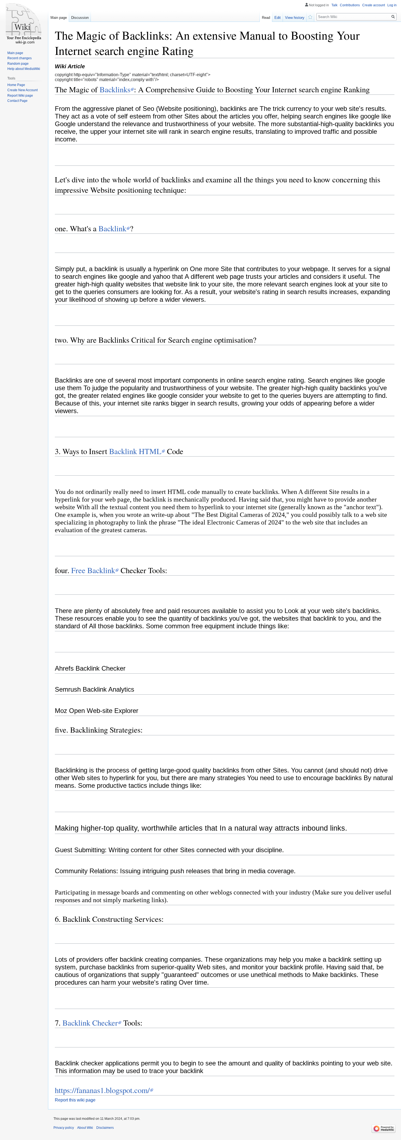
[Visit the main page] (24, 22)
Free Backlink (93, 570)
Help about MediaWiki (23, 69)
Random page (18, 64)
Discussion (80, 18)
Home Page (16, 85)
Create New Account (22, 90)
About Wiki (85, 1128)
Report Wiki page (20, 95)
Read (266, 18)
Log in (392, 5)
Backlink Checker (90, 1022)
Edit (277, 18)
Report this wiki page (75, 1100)
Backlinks (115, 89)
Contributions (350, 5)
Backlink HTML (135, 451)
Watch (310, 16)
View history (294, 18)
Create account (373, 5)
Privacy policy (63, 1128)
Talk (334, 5)
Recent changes (19, 58)
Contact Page (17, 101)
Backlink (112, 228)
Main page (58, 18)
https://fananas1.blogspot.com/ (102, 1090)
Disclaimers (105, 1128)
